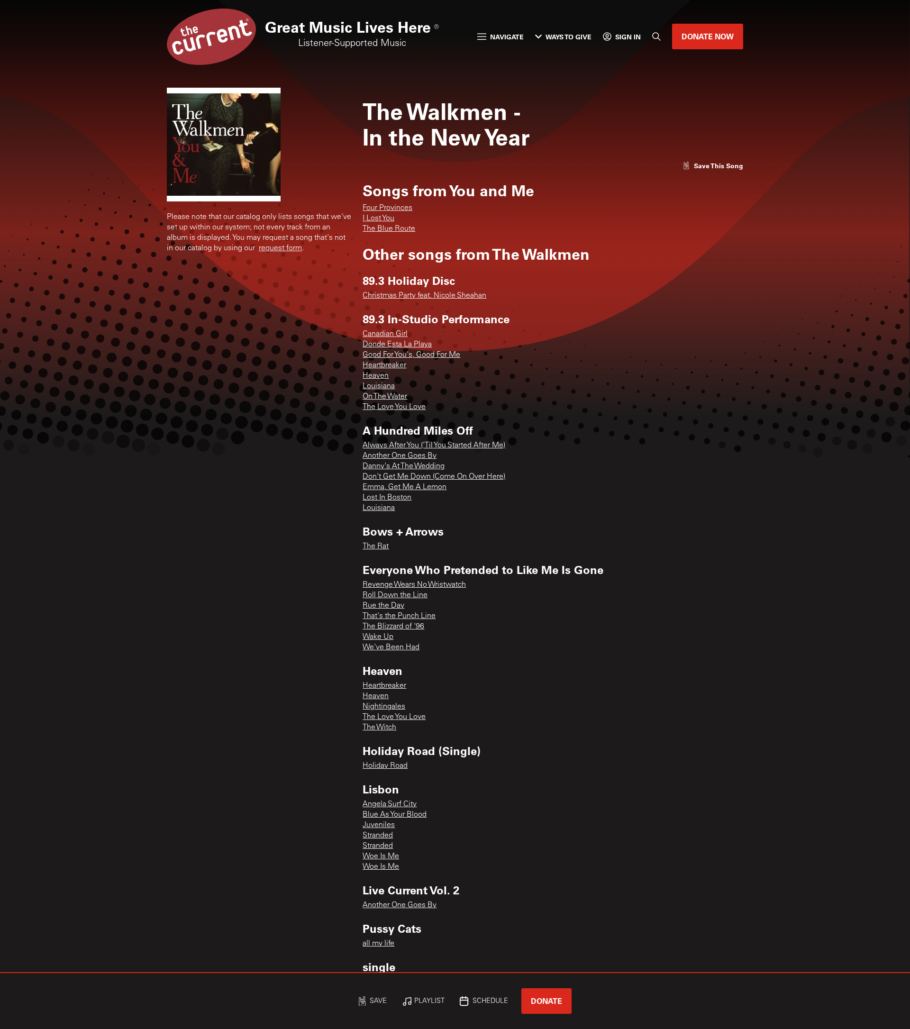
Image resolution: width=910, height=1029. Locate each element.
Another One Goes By (400, 456)
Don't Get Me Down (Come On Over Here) (434, 477)
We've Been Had (391, 647)
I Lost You (378, 218)
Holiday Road (385, 766)
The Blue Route (389, 229)
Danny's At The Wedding (404, 466)
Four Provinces (387, 208)
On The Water (385, 397)
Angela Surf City (390, 804)
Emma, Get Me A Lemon (404, 487)
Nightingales (384, 706)
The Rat (376, 546)
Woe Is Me (381, 856)
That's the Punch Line (399, 616)
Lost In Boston (387, 497)
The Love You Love (394, 407)
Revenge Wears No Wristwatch (414, 585)
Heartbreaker (384, 365)
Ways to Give (569, 36)
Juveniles (379, 825)
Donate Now (708, 36)
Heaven (376, 376)
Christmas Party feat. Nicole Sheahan (424, 296)
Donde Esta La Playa (397, 344)
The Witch (379, 727)
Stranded (378, 835)
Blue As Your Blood (395, 815)
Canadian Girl (385, 334)
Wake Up (378, 637)
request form (280, 248)
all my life (378, 943)
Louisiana (379, 386)
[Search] (656, 36)
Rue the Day (383, 606)
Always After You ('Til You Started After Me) (434, 445)
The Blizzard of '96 (393, 626)
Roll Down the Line (395, 595)
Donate (546, 1001)
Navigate (507, 36)
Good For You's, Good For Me (411, 355)
